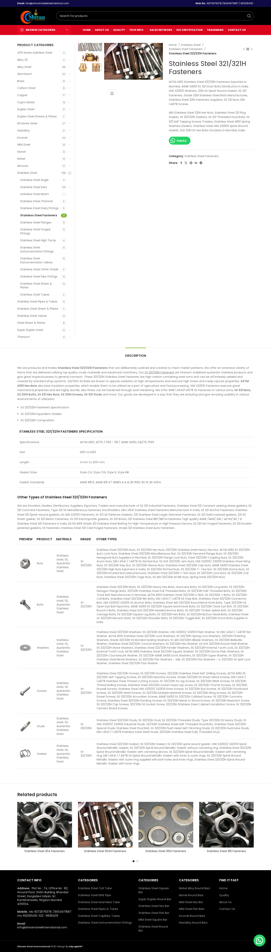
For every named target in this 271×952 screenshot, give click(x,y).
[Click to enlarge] (112, 94)
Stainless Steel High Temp (38, 240)
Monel (21, 152)
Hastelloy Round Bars (193, 923)
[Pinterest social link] (191, 162)
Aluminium (24, 74)
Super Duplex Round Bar (154, 899)
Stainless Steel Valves (32, 316)
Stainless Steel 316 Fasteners (226, 851)
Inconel (22, 138)
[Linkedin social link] (196, 162)
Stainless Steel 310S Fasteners (165, 851)
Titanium (23, 337)
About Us (225, 902)
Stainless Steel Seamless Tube (99, 902)
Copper (22, 95)
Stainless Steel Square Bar (153, 890)
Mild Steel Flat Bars (191, 909)
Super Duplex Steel (30, 330)
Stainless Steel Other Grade (39, 269)
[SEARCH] (249, 15)
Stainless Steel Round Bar (153, 929)
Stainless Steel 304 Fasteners (44, 851)
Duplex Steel (25, 109)
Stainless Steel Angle (34, 180)
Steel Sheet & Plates (31, 323)
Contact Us (227, 909)
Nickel (21, 159)
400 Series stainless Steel (34, 53)
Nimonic (23, 166)
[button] (259, 940)
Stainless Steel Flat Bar (153, 913)
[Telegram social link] (201, 162)
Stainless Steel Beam (34, 194)
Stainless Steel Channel (36, 201)
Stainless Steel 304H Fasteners (105, 851)
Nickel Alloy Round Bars (194, 888)
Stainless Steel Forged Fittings (35, 231)
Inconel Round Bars (192, 916)
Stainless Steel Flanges (35, 222)
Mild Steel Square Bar (152, 920)
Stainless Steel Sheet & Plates (36, 286)
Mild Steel (23, 145)
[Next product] (252, 49)
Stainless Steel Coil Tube (95, 888)
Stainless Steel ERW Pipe (94, 895)
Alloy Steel (24, 67)
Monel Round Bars (191, 895)
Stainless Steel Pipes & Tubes (37, 301)
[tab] (135, 354)
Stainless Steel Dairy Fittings (39, 208)
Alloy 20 (22, 60)
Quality (224, 895)
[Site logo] (34, 16)
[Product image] (44, 824)
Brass (20, 81)
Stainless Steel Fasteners (186, 49)
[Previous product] (244, 49)
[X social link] (185, 162)
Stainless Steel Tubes (34, 295)
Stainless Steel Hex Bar (153, 906)
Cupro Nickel (26, 102)
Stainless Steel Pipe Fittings (38, 276)
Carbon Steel (26, 88)
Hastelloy (23, 130)
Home (173, 45)
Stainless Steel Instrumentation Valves (36, 260)
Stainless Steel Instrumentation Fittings (37, 249)
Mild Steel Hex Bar (191, 902)
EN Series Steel (27, 123)
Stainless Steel (191, 45)
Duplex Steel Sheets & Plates (37, 116)
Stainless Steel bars (33, 187)
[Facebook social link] (181, 162)
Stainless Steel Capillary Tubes (99, 916)
